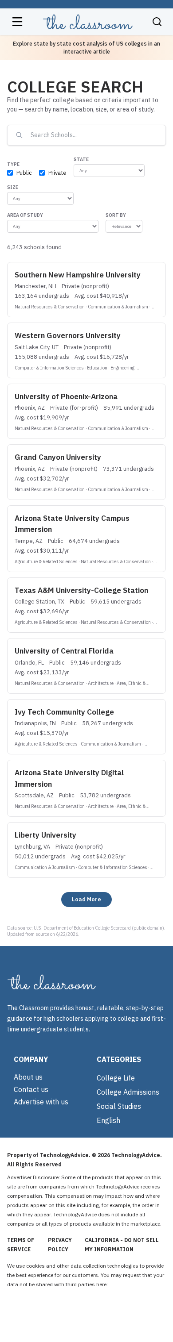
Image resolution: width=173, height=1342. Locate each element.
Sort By (116, 215)
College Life (116, 1077)
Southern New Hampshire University (78, 275)
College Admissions (128, 1092)
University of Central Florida (64, 651)
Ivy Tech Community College (64, 712)
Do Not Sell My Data (133, 1284)
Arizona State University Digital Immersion (69, 778)
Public (24, 172)
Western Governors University (68, 335)
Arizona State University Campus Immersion (72, 523)
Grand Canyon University (58, 457)
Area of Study (25, 215)
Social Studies (119, 1106)
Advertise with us (41, 1101)
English (108, 1120)
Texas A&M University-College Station (81, 590)
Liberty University (45, 835)
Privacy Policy (60, 1245)
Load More (86, 899)
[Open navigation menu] (17, 21)
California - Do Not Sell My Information (122, 1245)
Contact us (31, 1089)
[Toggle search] (157, 21)
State (81, 159)
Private (57, 172)
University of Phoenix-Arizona (66, 396)
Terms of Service (20, 1245)
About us (28, 1077)
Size (12, 187)
